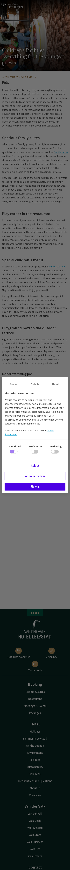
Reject (35, 465)
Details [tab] (35, 384)
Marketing (56, 446)
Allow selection (35, 476)
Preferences (35, 446)
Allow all (35, 486)
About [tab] (55, 384)
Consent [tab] (15, 384)
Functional (14, 446)
